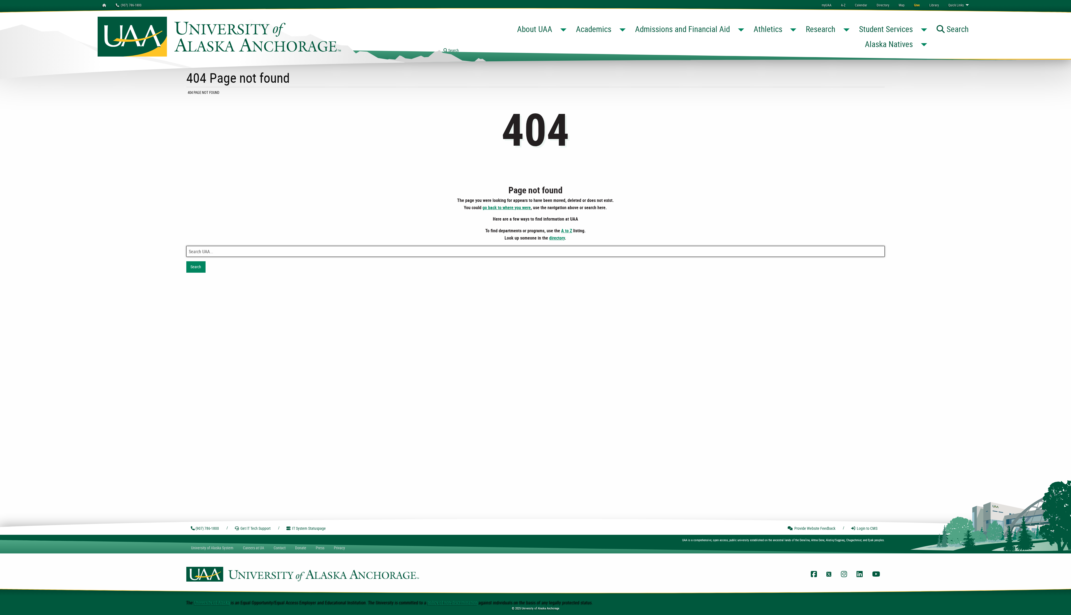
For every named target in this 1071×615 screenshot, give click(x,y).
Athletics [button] (768, 29)
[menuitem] (861, 5)
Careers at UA (253, 547)
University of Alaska (212, 602)
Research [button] (820, 29)
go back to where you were (507, 207)
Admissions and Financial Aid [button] (682, 29)
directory (557, 238)
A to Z (566, 231)
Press (320, 547)
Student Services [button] (886, 29)
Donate (300, 547)
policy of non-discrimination (452, 602)
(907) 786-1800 (130, 5)
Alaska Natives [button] (889, 44)
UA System (212, 547)
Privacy (339, 547)
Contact (280, 547)
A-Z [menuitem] (843, 5)
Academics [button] (593, 29)
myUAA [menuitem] (826, 5)
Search (195, 266)
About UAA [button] (534, 29)
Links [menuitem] (956, 5)
